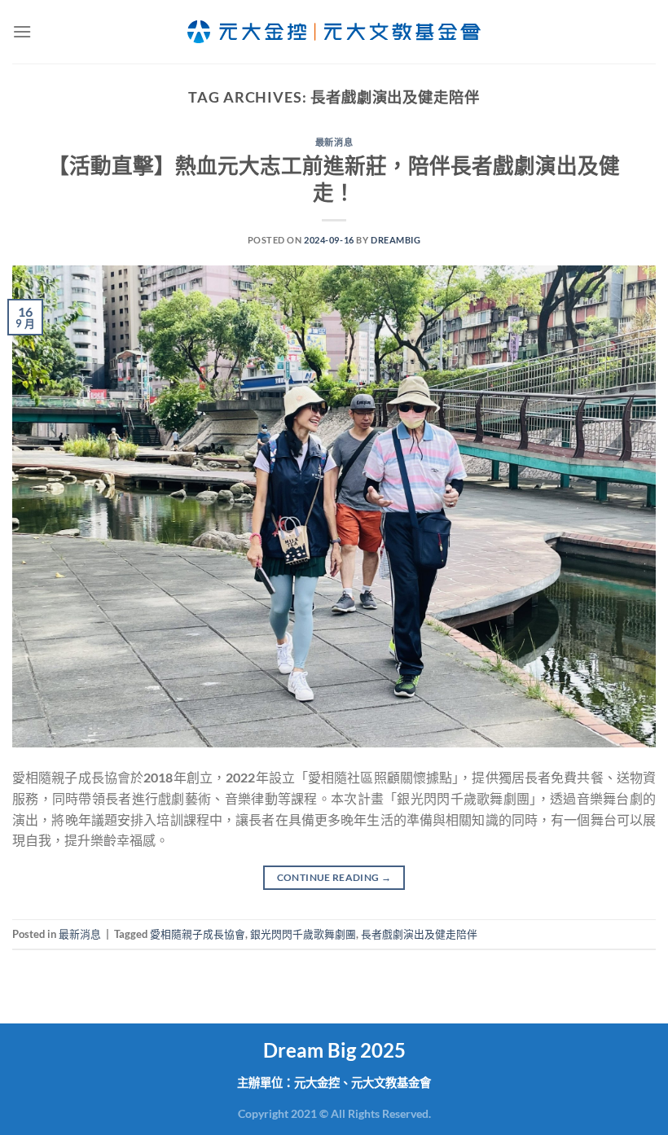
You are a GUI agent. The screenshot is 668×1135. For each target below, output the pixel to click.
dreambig (395, 239)
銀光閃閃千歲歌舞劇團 (303, 933)
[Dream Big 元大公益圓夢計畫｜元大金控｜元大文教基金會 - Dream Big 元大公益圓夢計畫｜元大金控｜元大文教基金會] (334, 31)
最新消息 (334, 142)
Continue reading (334, 877)
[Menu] (22, 31)
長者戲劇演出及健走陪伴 (419, 933)
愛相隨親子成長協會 (197, 933)
